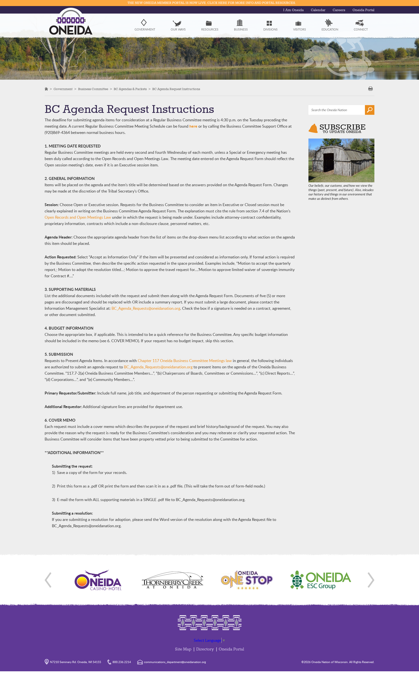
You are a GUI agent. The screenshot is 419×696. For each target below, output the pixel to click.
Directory (205, 649)
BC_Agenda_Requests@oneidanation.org (146, 308)
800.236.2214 (122, 662)
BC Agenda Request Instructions (176, 89)
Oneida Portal (363, 10)
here (193, 126)
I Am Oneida (293, 10)
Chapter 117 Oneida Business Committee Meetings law (185, 360)
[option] (98, 580)
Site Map (183, 649)
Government (63, 89)
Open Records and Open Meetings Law (78, 217)
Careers (339, 10)
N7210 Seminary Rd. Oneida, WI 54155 (75, 662)
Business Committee (93, 89)
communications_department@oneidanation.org (175, 662)
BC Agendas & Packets (130, 89)
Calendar (318, 10)
